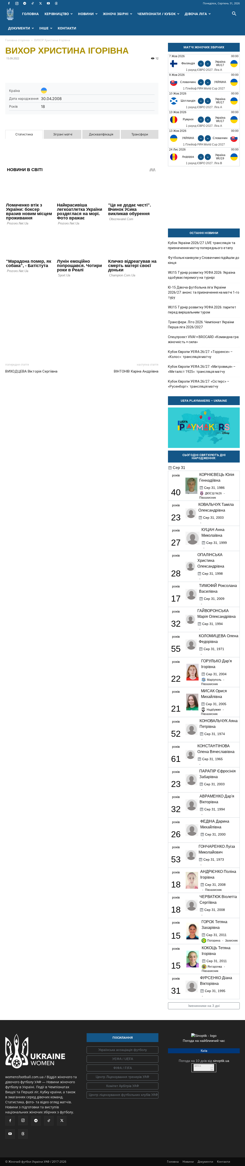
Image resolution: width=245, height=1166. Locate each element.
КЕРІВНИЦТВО (57, 13)
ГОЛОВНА (30, 13)
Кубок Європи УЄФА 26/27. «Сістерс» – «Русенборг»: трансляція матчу (198, 383)
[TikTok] (32, 3)
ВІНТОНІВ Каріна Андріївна (136, 371)
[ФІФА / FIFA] (122, 1068)
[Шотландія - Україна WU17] (203, 101)
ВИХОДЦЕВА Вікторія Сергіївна (31, 371)
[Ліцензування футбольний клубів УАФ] (122, 1095)
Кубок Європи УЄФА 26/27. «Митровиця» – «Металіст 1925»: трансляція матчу (201, 369)
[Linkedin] (65, 69)
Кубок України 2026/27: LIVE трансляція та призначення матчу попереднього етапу (201, 245)
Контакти (223, 1162)
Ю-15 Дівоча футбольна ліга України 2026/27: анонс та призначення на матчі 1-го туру (203, 292)
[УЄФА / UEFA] (122, 1059)
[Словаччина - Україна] (203, 82)
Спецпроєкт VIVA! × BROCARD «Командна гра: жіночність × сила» (203, 339)
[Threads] (56, 3)
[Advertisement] (81, 318)
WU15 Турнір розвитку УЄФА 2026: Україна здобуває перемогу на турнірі (201, 275)
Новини (188, 1162)
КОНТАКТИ (67, 28)
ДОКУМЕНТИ (19, 28)
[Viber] (43, 69)
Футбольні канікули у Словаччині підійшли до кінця (203, 260)
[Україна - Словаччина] (203, 138)
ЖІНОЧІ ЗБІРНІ (115, 13)
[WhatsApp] (54, 69)
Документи (205, 1162)
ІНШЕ (44, 28)
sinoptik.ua (221, 1061)
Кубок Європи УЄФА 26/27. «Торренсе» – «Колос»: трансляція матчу (200, 354)
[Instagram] (16, 3)
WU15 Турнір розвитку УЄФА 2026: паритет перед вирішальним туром (202, 309)
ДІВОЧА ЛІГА (196, 13)
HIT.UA (198, 1066)
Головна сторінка (17, 40)
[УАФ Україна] (122, 1050)
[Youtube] (48, 3)
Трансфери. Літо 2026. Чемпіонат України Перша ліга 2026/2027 (201, 324)
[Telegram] (24, 3)
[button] (234, 14)
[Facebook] (8, 3)
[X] (40, 3)
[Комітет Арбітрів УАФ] (122, 1086)
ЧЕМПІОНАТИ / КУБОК (157, 13)
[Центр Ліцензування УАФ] (122, 1077)
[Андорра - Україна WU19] (203, 157)
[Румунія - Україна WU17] (203, 119)
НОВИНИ (86, 13)
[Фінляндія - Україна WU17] (203, 63)
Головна (173, 1162)
